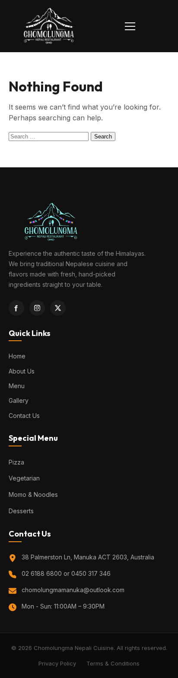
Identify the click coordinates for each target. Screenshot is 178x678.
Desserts (21, 511)
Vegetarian (24, 478)
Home (17, 356)
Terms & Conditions (113, 663)
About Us (22, 371)
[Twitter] (58, 308)
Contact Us (24, 415)
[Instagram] (37, 308)
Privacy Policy (57, 663)
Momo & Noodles (33, 494)
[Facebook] (16, 308)
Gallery (19, 400)
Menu (17, 385)
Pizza (16, 462)
